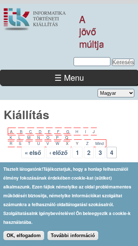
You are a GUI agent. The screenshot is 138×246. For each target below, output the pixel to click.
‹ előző (58, 152)
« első (33, 152)
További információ (73, 235)
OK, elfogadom (24, 235)
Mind (99, 143)
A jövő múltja (91, 31)
